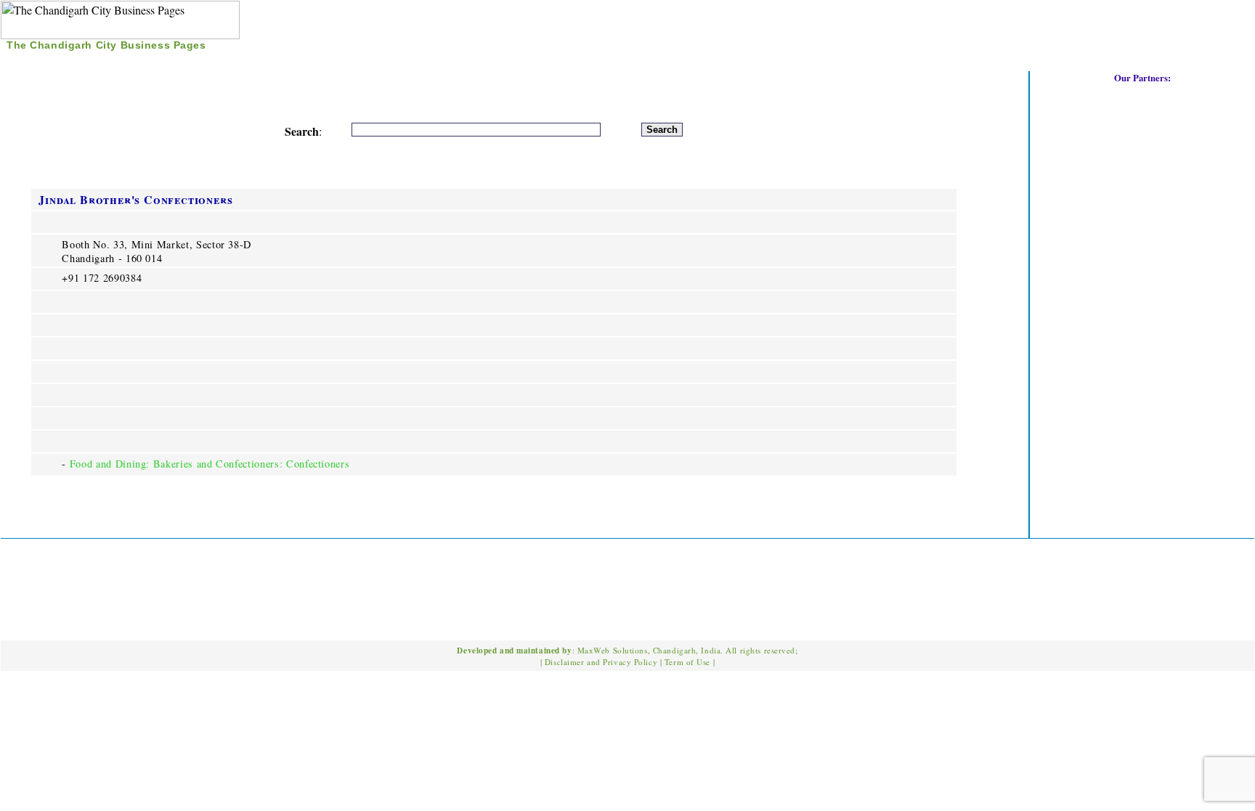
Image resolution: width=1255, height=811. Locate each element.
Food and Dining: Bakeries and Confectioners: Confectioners (210, 463)
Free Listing (153, 61)
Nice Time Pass (247, 61)
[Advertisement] (1084, 28)
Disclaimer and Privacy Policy (601, 661)
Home (29, 61)
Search (80, 61)
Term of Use (687, 661)
